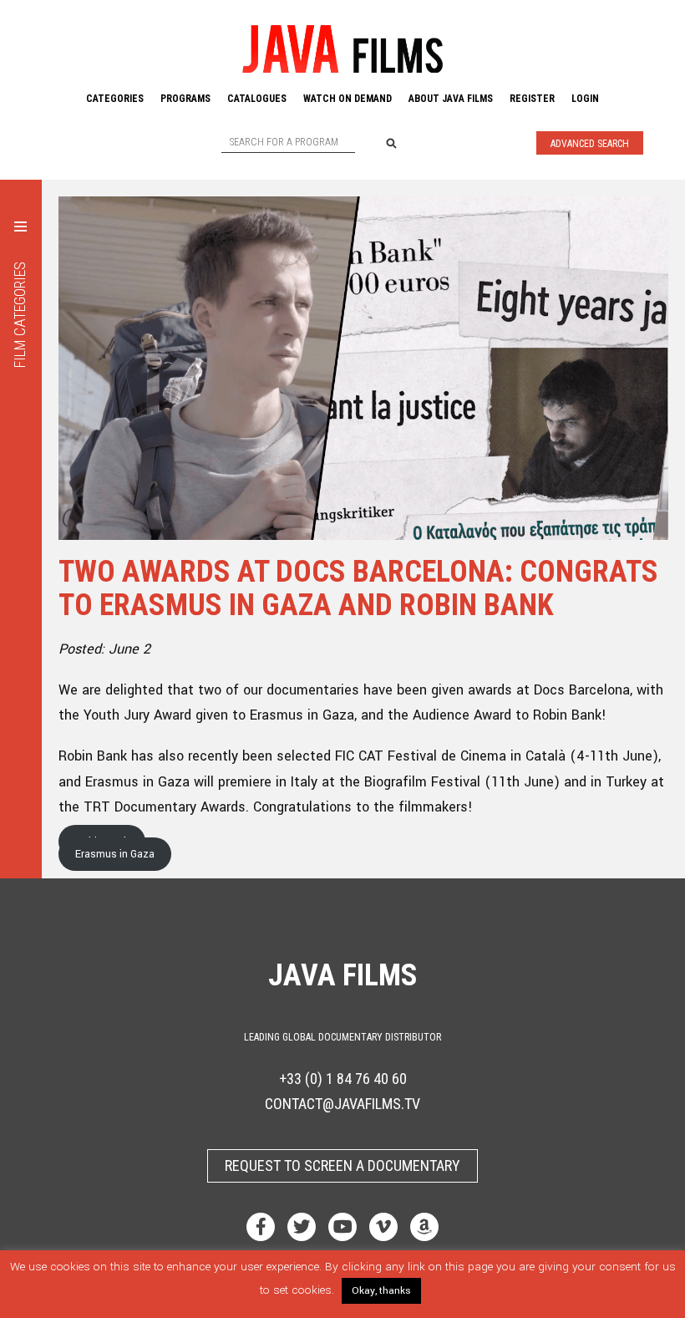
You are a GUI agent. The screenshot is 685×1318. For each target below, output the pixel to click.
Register (532, 98)
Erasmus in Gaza (115, 854)
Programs (185, 98)
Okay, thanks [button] (381, 1291)
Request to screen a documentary (342, 1165)
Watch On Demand (347, 98)
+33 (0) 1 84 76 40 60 (343, 1078)
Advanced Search (590, 144)
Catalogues (257, 98)
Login (585, 98)
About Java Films (450, 98)
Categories (115, 98)
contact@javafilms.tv (342, 1103)
